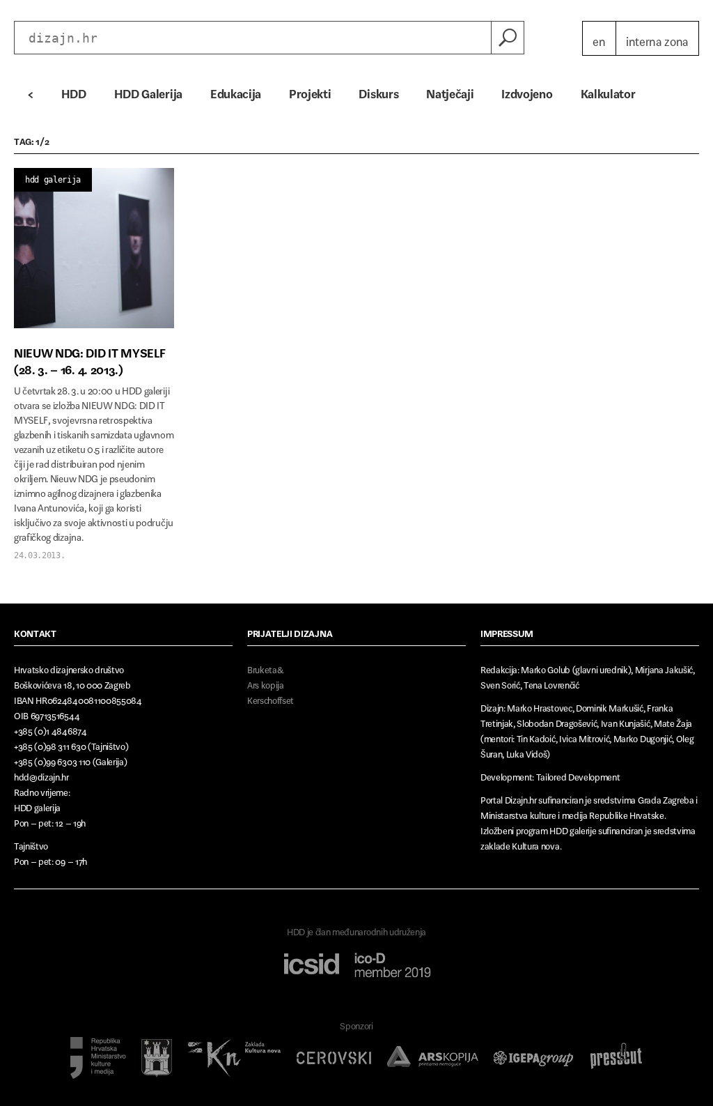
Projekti (310, 90)
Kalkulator (608, 90)
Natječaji (449, 90)
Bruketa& (265, 667)
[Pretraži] (507, 37)
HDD (73, 90)
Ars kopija (265, 682)
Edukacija (235, 90)
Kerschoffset (270, 698)
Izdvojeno (526, 90)
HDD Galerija (148, 90)
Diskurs (378, 90)
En (599, 38)
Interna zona (657, 38)
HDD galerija (53, 180)
